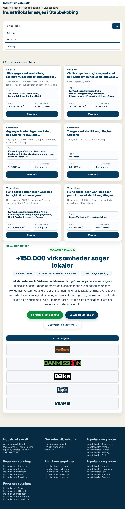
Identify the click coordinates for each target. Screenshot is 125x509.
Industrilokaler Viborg (97, 466)
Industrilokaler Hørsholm (57, 471)
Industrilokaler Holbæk (14, 493)
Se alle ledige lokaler (82, 315)
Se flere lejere (62, 338)
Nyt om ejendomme (55, 447)
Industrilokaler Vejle (13, 474)
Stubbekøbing (51, 8)
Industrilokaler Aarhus (97, 447)
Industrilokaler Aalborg (98, 452)
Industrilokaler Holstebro (98, 474)
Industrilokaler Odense (97, 449)
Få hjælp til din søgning (45, 315)
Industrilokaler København (99, 444)
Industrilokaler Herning (56, 466)
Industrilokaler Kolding (14, 469)
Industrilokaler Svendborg (16, 499)
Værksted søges (11, 8)
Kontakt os (50, 449)
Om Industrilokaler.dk (55, 444)
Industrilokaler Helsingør (57, 474)
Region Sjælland (31, 8)
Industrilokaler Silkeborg (57, 469)
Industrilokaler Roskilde (15, 477)
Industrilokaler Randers (15, 466)
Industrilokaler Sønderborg (16, 496)
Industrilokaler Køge (96, 471)
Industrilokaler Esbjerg (97, 455)
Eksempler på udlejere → (62, 325)
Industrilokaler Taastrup (98, 477)
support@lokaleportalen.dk (17, 449)
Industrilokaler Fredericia (99, 469)
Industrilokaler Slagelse (15, 488)
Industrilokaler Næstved (57, 477)
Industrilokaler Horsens (15, 471)
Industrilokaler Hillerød (14, 491)
